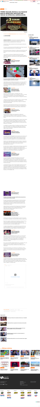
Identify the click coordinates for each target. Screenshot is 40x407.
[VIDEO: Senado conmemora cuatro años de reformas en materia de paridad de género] (7, 154)
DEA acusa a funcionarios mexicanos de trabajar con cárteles (33, 69)
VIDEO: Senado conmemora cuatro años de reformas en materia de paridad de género (15, 154)
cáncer (16, 309)
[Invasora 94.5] (9, 393)
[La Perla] (36, 395)
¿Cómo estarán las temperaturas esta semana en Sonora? (34, 79)
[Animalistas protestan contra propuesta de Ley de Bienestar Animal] (34, 52)
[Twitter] (5, 35)
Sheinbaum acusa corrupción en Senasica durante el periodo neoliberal (15, 333)
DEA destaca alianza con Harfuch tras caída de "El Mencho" (25, 358)
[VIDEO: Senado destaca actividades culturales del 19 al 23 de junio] (7, 110)
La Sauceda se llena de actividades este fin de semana (14, 370)
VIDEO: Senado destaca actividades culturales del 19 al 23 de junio (15, 110)
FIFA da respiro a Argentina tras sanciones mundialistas (35, 358)
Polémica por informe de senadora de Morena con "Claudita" (17, 317)
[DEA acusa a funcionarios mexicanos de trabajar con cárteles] (34, 73)
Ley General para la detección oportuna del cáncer (10, 310)
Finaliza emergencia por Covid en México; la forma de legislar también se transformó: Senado (15, 255)
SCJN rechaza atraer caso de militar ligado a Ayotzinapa (25, 370)
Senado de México (13, 311)
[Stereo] (22, 393)
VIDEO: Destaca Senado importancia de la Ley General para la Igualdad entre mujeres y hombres (15, 90)
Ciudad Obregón (12, 2)
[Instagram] (5, 384)
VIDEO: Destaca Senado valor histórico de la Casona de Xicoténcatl (15, 193)
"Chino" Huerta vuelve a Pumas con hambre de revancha (14, 358)
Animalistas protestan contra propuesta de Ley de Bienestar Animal (34, 48)
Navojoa (16, 2)
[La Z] (22, 398)
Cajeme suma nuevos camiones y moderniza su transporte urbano (35, 370)
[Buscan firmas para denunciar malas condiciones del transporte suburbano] (34, 63)
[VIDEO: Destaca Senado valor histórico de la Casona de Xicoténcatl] (7, 193)
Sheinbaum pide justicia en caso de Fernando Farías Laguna (17, 338)
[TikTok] (6, 384)
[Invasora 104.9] (16, 393)
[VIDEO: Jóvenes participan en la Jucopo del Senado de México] (7, 61)
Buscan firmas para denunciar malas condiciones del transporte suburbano (34, 59)
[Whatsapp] (4, 35)
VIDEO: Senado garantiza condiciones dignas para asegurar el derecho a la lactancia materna (15, 232)
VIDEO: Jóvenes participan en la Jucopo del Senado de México (15, 61)
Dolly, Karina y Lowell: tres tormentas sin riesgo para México (4, 358)
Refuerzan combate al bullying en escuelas (4, 369)
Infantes (19, 309)
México (22, 310)
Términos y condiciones (33, 381)
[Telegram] (9, 35)
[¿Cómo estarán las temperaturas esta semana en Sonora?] (34, 83)
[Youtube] (3, 384)
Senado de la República (7, 311)
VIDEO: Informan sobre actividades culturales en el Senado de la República (15, 132)
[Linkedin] (8, 35)
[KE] (36, 393)
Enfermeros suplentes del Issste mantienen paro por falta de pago (33, 38)
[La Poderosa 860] (9, 395)
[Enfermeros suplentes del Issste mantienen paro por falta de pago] (34, 42)
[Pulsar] (2, 395)
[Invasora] (2, 393)
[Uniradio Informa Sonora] (5, 1)
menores (19, 310)
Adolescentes (12, 309)
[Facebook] (7, 35)
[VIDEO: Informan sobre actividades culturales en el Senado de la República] (7, 132)
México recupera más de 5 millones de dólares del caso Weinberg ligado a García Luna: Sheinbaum (16, 328)
